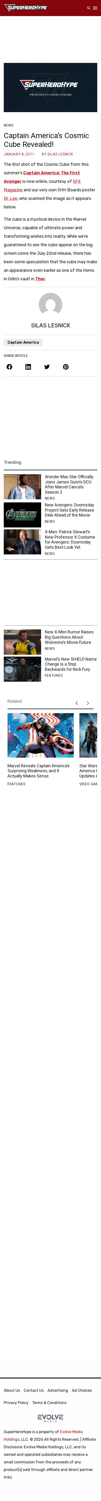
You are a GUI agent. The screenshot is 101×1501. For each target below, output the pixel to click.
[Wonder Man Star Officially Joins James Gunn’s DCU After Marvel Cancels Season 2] (22, 486)
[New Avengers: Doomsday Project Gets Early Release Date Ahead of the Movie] (22, 514)
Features (54, 675)
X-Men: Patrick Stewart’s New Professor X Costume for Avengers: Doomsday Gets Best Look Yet (70, 539)
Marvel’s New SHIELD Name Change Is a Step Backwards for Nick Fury (71, 664)
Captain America (23, 342)
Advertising (57, 1390)
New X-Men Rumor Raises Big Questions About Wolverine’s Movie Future (69, 637)
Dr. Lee (10, 198)
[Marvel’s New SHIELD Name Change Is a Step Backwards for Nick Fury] (22, 669)
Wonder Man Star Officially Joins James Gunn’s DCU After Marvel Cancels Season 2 (69, 484)
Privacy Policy (16, 1402)
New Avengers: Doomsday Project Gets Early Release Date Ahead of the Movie (69, 510)
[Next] (87, 703)
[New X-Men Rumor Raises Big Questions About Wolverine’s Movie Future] (22, 641)
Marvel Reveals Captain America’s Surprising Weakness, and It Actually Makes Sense (39, 770)
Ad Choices (82, 1390)
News (9, 125)
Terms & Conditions (49, 1402)
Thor (40, 278)
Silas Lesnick (60, 154)
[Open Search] (89, 8)
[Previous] (76, 703)
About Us (12, 1390)
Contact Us (34, 1390)
